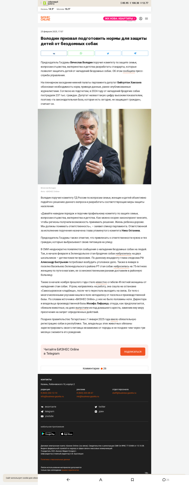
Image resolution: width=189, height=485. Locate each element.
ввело (114, 319)
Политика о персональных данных (55, 459)
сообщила (129, 70)
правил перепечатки (70, 470)
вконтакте (50, 406)
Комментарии (94, 368)
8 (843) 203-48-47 (85, 393)
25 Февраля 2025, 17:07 (52, 31)
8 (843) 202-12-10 (49, 393)
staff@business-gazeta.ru (124, 393)
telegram (49, 411)
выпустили (82, 307)
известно (101, 282)
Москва (60, 9)
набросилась (123, 253)
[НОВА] (119, 18)
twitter (101, 406)
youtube (48, 416)
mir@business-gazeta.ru (88, 396)
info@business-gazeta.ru (52, 396)
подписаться (132, 351)
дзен (101, 411)
